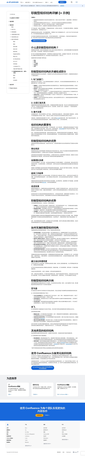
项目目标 (44, 182)
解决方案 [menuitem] (27, 2)
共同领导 (56, 344)
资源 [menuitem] (46, 2)
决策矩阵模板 (69, 344)
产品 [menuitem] (21, 2)
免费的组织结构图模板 (39, 40)
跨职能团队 (63, 342)
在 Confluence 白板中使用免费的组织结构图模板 (43, 367)
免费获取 (62, 2)
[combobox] (74, 452)
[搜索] (71, 2)
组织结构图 (61, 128)
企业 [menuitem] (51, 2)
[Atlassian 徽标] (12, 2)
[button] (62, 2)
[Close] (82, 5)
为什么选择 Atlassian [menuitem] (37, 2)
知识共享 (43, 318)
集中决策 (58, 118)
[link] (76, 2)
